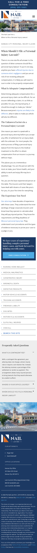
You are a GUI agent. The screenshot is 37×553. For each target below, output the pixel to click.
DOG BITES (7, 311)
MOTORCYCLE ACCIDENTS (13, 317)
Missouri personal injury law (12, 221)
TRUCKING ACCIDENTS (12, 300)
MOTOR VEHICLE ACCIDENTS (15, 295)
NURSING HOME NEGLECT (13, 267)
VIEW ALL (7, 328)
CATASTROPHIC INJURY (12, 278)
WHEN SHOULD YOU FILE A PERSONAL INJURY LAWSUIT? (17, 393)
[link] (31, 16)
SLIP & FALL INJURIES (12, 322)
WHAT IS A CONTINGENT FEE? (13, 353)
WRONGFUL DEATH (11, 284)
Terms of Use (16, 545)
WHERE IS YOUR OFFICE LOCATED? (15, 385)
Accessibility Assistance (21, 547)
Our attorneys (6, 201)
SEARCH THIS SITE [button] (11, 333)
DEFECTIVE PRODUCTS (12, 289)
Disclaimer (24, 545)
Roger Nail (10, 453)
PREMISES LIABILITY (11, 306)
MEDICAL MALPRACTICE (13, 272)
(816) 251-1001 (18, 7)
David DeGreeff (11, 456)
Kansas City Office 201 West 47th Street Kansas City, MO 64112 (12, 471)
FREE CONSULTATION (17, 255)
